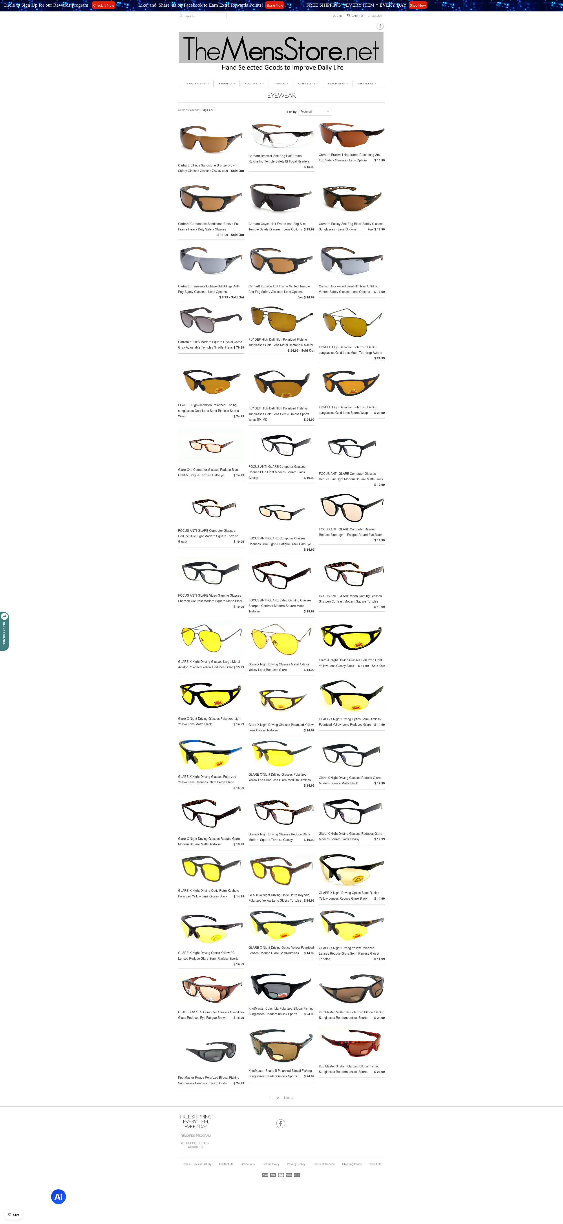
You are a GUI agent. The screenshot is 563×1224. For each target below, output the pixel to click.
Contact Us (226, 1164)
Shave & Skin (198, 83)
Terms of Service (324, 1164)
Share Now (161, 5)
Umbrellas (308, 83)
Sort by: (292, 111)
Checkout (375, 15)
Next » (288, 1097)
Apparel (281, 83)
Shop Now (304, 5)
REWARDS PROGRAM (196, 1135)
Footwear (254, 83)
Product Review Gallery (197, 1164)
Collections (248, 1164)
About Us (375, 1164)
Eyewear (227, 83)
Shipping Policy (352, 1164)
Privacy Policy (296, 1164)
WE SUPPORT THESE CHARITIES (196, 1145)
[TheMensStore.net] (281, 52)
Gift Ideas (367, 83)
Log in (337, 15)
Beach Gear (337, 83)
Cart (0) (357, 15)
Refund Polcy (271, 1164)
